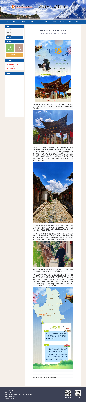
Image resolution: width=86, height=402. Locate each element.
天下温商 (9, 32)
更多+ (22, 74)
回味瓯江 (9, 35)
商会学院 (9, 30)
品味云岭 (9, 37)
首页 (8, 21)
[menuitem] (8, 22)
